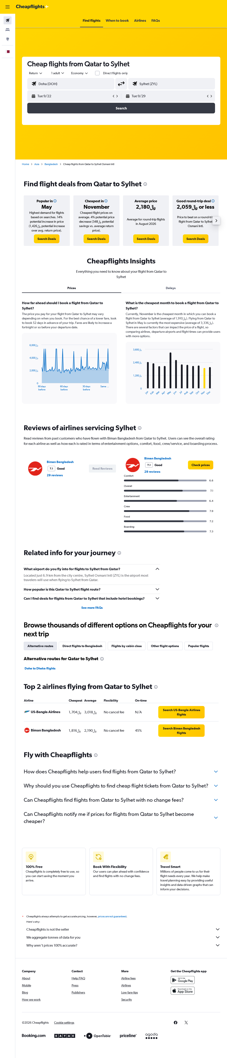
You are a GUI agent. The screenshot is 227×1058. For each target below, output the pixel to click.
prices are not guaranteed (112, 916)
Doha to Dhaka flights (40, 668)
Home (25, 164)
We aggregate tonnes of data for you (53, 937)
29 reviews (55, 475)
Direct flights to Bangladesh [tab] (82, 646)
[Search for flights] (7, 20)
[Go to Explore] (7, 39)
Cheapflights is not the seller (47, 929)
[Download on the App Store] (183, 991)
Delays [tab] (171, 288)
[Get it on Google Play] (183, 980)
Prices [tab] (71, 288)
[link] (46, 238)
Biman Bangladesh (60, 462)
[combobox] (79, 73)
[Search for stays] (7, 29)
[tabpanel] (121, 356)
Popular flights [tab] (198, 646)
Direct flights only (115, 73)
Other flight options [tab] (165, 646)
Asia (36, 164)
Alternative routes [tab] (40, 646)
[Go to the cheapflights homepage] (32, 7)
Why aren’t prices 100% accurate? (51, 945)
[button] (7, 7)
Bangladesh (51, 164)
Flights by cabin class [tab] (127, 646)
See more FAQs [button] (92, 607)
